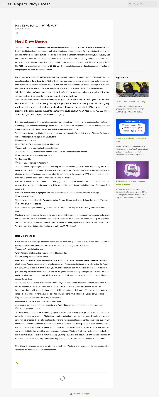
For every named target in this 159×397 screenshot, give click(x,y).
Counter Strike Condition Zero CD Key (130, 102)
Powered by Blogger (81, 394)
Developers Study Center (28, 4)
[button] (16, 33)
